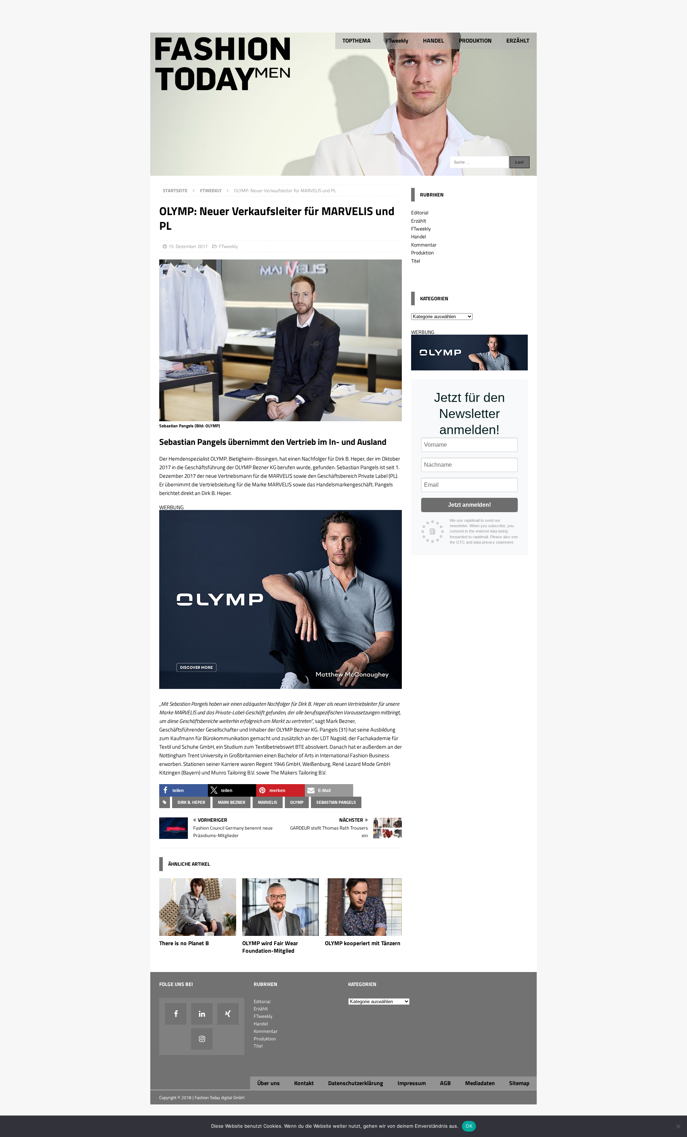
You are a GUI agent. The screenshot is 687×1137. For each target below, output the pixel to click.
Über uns (268, 1083)
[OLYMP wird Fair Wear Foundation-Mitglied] (280, 932)
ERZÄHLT (517, 40)
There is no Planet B (184, 943)
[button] (183, 790)
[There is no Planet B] (197, 932)
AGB (445, 1083)
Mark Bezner (231, 802)
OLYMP (296, 802)
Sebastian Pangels (336, 802)
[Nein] (678, 1126)
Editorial (419, 212)
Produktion (422, 252)
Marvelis (267, 802)
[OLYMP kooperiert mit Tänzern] (363, 932)
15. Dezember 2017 (188, 246)
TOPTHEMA (356, 40)
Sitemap (519, 1083)
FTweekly (396, 40)
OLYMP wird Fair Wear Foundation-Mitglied (270, 947)
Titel (415, 260)
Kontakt (304, 1083)
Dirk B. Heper (191, 802)
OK (469, 1126)
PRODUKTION (475, 40)
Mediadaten (480, 1083)
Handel (418, 236)
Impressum (412, 1083)
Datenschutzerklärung (355, 1083)
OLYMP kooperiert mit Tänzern (362, 943)
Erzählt (418, 220)
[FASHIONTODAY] (343, 171)
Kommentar (424, 244)
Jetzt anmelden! (469, 505)
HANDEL (433, 40)
